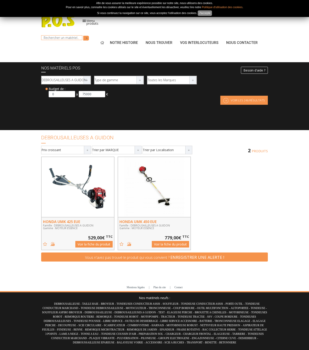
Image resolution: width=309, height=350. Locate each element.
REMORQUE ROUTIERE (80, 316)
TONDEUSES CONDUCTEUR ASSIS (138, 303)
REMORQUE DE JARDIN (142, 329)
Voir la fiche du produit (94, 244)
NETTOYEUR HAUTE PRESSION (220, 325)
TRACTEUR (168, 316)
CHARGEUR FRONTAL (197, 334)
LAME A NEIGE (68, 334)
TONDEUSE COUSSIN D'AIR (118, 334)
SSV (210, 316)
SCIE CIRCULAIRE (89, 325)
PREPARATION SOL (151, 334)
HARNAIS (158, 325)
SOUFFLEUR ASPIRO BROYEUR (62, 312)
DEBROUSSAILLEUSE (98, 312)
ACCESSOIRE (154, 342)
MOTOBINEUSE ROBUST (182, 325)
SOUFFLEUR (170, 303)
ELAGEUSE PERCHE (179, 312)
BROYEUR (107, 303)
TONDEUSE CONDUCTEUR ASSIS (202, 303)
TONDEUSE (258, 308)
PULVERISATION (127, 338)
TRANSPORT (194, 342)
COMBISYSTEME (138, 325)
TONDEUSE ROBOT (126, 316)
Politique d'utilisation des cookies (222, 7)
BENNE (78, 329)
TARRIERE (238, 334)
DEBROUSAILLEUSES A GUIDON (135, 312)
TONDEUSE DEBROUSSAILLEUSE (102, 308)
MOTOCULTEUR (136, 308)
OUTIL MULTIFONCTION (212, 308)
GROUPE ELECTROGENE (173, 338)
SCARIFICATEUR (114, 325)
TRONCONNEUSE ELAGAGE (232, 321)
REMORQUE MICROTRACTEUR (104, 329)
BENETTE (211, 342)
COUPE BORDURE (226, 316)
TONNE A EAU (90, 334)
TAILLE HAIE (90, 303)
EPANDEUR (167, 329)
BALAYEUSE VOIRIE (130, 342)
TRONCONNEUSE (160, 308)
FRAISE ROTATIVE (188, 329)
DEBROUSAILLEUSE (67, 303)
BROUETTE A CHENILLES (210, 312)
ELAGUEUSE (222, 334)
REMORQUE (104, 316)
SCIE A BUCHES (174, 342)
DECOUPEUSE (67, 325)
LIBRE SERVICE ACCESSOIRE (178, 321)
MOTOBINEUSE (239, 312)
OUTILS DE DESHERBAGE (141, 321)
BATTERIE (206, 321)
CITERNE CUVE (226, 338)
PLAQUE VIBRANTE (102, 338)
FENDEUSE (64, 329)
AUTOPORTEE (240, 308)
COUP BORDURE (184, 308)
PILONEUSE (148, 338)
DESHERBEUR (247, 338)
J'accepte (205, 13)
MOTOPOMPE (149, 316)
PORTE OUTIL (234, 303)
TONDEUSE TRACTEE (191, 316)
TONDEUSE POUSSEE (87, 321)
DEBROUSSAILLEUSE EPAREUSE (93, 342)
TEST (161, 312)
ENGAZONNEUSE (203, 338)
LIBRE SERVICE (113, 321)
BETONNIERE (227, 342)
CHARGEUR (173, 334)
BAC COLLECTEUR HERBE (219, 329)
